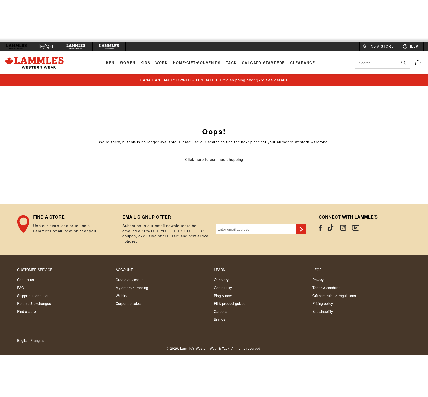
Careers (220, 311)
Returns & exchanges (34, 303)
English (22, 340)
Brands (219, 319)
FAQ (20, 287)
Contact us (25, 279)
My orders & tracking (132, 287)
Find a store (26, 311)
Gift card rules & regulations (334, 295)
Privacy (318, 279)
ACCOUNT (124, 269)
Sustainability (322, 311)
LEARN (219, 269)
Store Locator (66, 229)
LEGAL (317, 269)
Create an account (130, 279)
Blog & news (223, 295)
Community (223, 287)
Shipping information (33, 295)
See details (277, 79)
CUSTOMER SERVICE (34, 269)
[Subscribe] (301, 229)
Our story (221, 279)
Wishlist (122, 295)
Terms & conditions (327, 287)
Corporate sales (128, 303)
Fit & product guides (229, 303)
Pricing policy (322, 303)
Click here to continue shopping (214, 159)
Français (37, 340)
